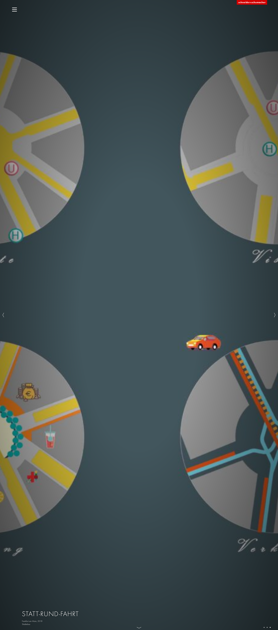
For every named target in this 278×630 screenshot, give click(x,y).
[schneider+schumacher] (252, 2)
